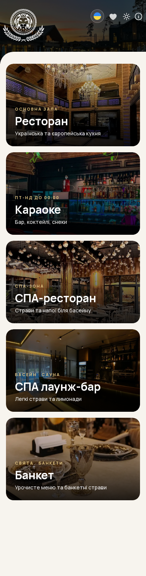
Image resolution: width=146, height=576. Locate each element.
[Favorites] (113, 16)
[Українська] (97, 16)
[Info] (138, 16)
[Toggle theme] (126, 16)
